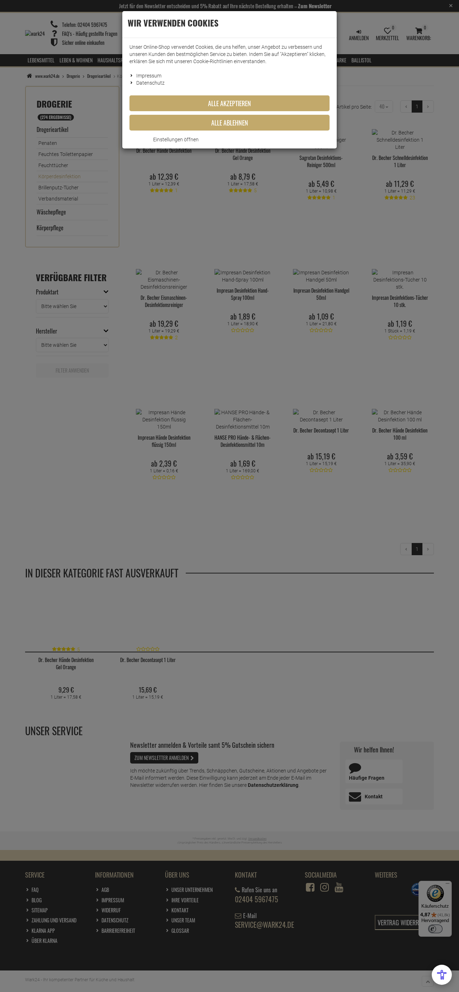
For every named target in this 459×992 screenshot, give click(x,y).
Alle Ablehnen (229, 122)
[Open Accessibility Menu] (442, 975)
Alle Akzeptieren (229, 103)
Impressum (148, 76)
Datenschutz (150, 83)
